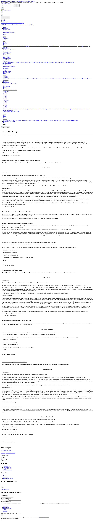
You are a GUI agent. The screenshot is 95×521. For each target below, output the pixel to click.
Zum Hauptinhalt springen (6, 1)
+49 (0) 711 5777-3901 (6, 450)
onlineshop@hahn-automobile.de (8, 453)
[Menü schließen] (3, 51)
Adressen (15, 23)
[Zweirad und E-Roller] (40, 120)
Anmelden (3, 20)
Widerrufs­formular (7, 467)
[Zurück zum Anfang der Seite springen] (2, 515)
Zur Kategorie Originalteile (9, 66)
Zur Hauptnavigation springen (27, 1)
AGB (4, 509)
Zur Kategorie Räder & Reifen (10, 83)
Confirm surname (4, 499)
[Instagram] (3, 484)
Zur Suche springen (16, 1)
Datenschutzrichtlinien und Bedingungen (30, 503)
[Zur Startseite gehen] (5, 3)
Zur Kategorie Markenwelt (9, 32)
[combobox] (7, 6)
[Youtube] (6, 484)
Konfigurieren (15, 518)
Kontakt (5, 511)
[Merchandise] (38, 62)
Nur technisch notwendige (6, 518)
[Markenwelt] (48, 47)
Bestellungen (21, 23)
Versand (5, 475)
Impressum (5, 477)
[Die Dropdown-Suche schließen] (18, 5)
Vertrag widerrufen (5, 489)
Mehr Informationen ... (44, 517)
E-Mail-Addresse (4, 495)
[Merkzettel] (1, 13)
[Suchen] (15, 5)
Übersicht (3, 23)
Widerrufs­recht (6, 466)
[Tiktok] (4, 484)
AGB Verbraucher (7, 468)
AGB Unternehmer (7, 469)
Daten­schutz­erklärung (8, 478)
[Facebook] (1, 484)
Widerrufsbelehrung (7, 508)
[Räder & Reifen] (46, 109)
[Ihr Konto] (2, 15)
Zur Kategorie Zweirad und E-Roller (11, 111)
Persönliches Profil (9, 23)
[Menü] (2, 8)
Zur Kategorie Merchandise (9, 49)
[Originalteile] (48, 80)
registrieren (5, 21)
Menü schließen (6, 17)
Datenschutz (6, 507)
